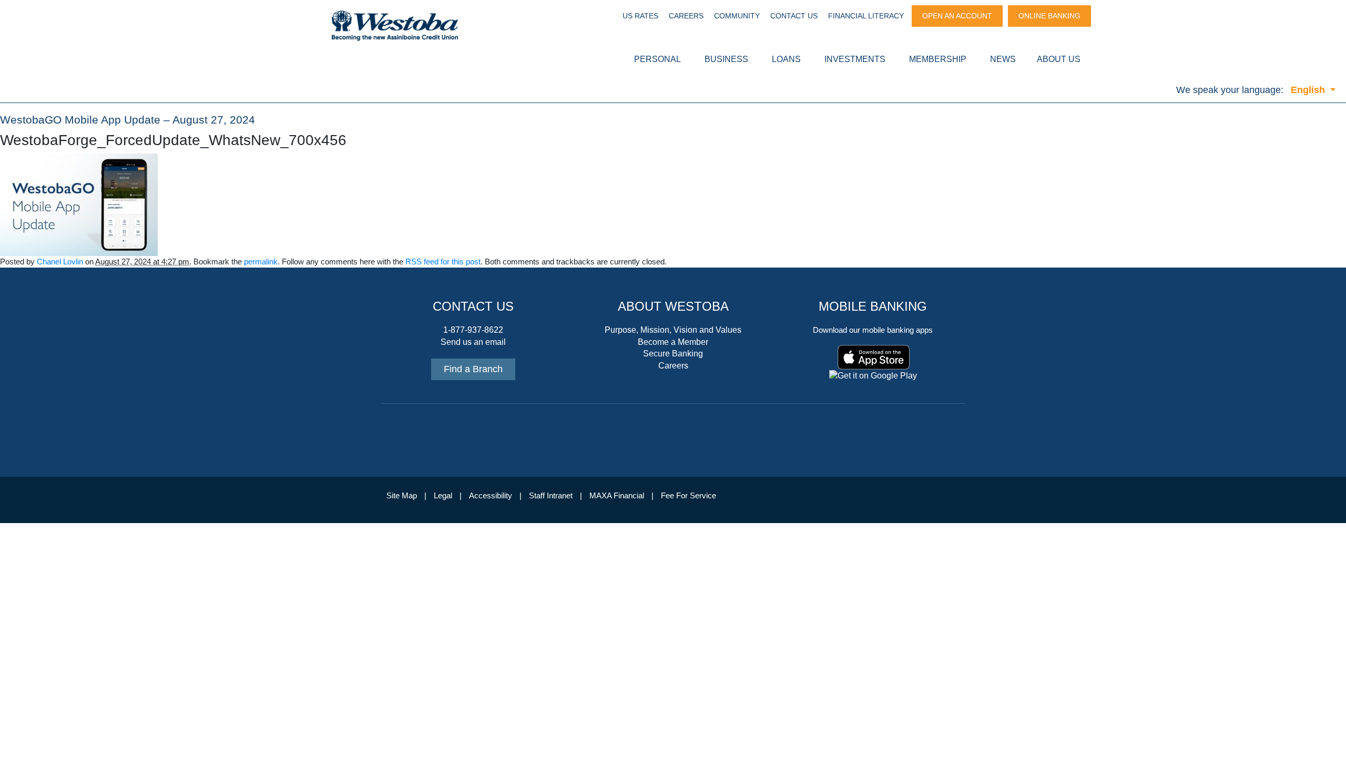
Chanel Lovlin (60, 262)
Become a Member (673, 341)
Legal (443, 496)
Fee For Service (688, 496)
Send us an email (473, 341)
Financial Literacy (866, 16)
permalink (261, 262)
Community (737, 16)
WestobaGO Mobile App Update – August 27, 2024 (127, 120)
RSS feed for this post (443, 262)
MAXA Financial (616, 496)
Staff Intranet (551, 496)
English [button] (1309, 90)
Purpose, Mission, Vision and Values (673, 329)
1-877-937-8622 (473, 329)
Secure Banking (673, 353)
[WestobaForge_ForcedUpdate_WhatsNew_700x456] (79, 204)
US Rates (640, 16)
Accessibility (490, 496)
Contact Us (794, 16)
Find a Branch (473, 369)
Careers (686, 16)
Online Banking (1049, 16)
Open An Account (957, 16)
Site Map (401, 496)
